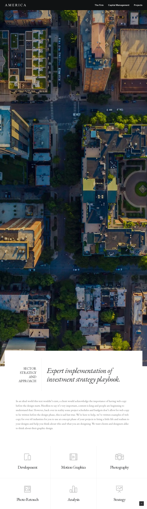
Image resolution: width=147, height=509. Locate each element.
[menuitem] (100, 5)
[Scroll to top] (141, 503)
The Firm (99, 5)
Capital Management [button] (118, 5)
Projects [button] (138, 5)
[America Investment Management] (15, 5)
